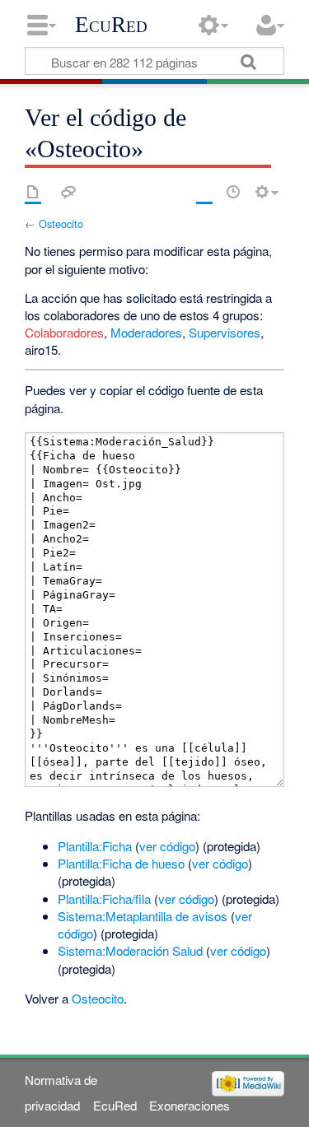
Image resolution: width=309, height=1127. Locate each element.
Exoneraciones (189, 1105)
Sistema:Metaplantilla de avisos (142, 915)
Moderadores (146, 332)
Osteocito (61, 223)
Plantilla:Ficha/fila (104, 898)
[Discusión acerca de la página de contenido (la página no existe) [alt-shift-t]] (68, 192)
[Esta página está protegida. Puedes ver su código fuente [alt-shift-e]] (204, 192)
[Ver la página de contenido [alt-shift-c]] (33, 192)
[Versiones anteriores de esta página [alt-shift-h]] (233, 192)
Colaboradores (64, 332)
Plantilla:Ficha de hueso (121, 863)
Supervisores (224, 332)
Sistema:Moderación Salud (130, 950)
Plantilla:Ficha (95, 846)
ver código (167, 846)
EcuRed (111, 24)
